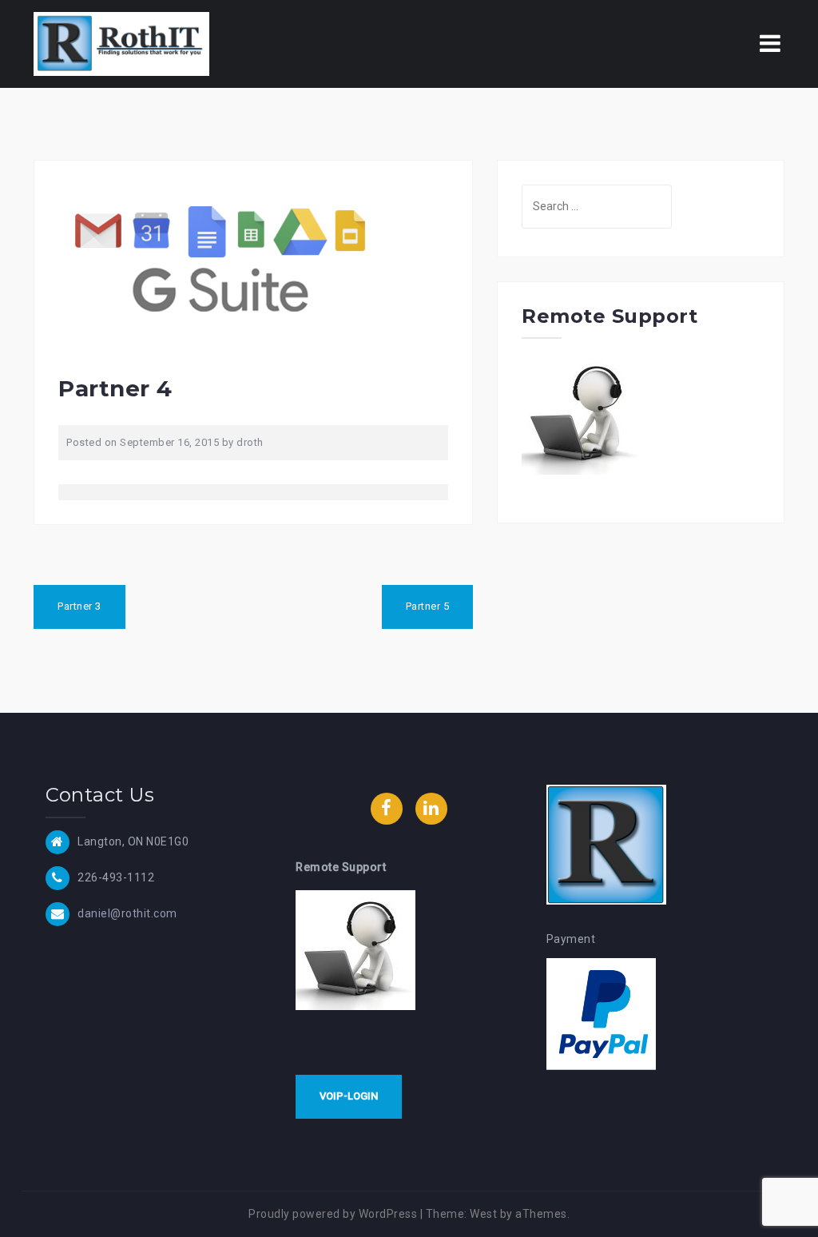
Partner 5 (428, 606)
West (483, 1213)
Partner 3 (79, 606)
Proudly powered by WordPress (332, 1213)
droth (250, 442)
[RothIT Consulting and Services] (121, 43)
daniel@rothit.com (127, 912)
